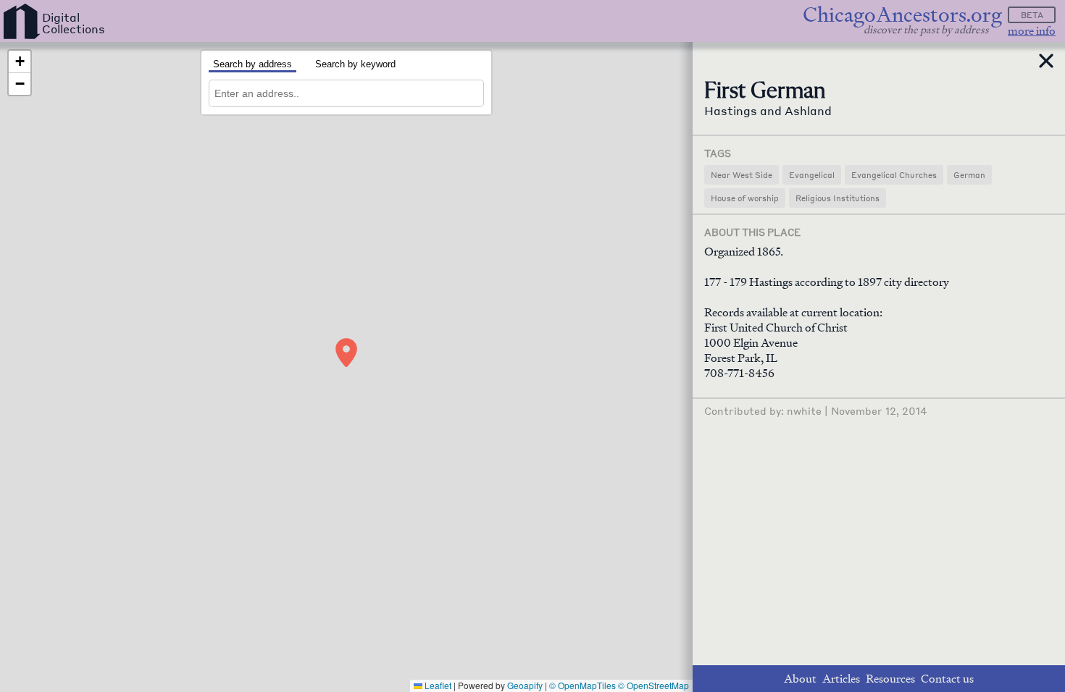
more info (1032, 30)
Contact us (947, 678)
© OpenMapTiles (582, 685)
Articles (841, 678)
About (800, 678)
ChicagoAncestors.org (902, 14)
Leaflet (436, 685)
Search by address (252, 64)
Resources (890, 678)
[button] (346, 352)
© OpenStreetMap (653, 685)
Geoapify (525, 685)
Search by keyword (355, 64)
